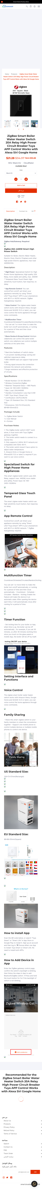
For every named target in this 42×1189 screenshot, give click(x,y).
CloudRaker (29, 163)
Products (14, 74)
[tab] (10, 211)
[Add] (26, 179)
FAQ (5, 1150)
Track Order (8, 1153)
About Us (7, 1121)
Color (21, 170)
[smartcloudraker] (7, 6)
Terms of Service (10, 1134)
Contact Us (8, 1147)
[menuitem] (27, 6)
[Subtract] (16, 179)
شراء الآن (21, 190)
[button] (2, 2)
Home (7, 74)
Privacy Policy (9, 1127)
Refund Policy (9, 1130)
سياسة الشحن (8, 1157)
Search (6, 1144)
